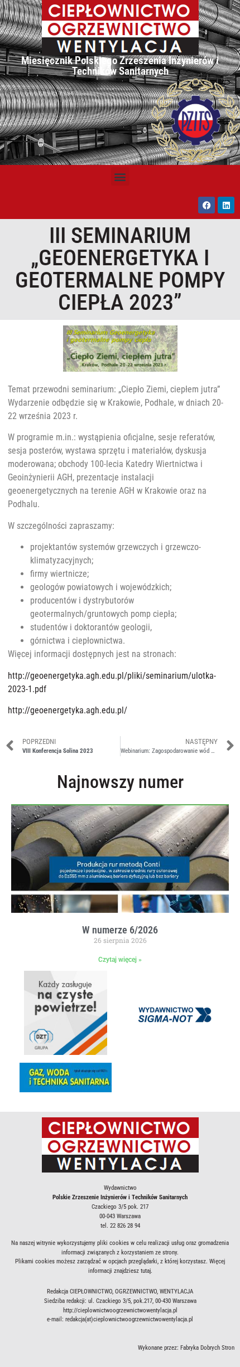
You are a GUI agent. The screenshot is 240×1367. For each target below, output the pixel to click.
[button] (120, 176)
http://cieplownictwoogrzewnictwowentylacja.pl (120, 1310)
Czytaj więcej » (120, 960)
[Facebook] (206, 205)
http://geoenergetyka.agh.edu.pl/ (67, 710)
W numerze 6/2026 (120, 930)
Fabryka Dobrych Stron (207, 1347)
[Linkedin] (226, 205)
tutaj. (146, 1270)
